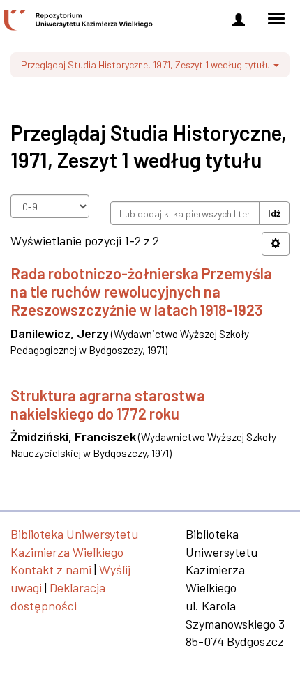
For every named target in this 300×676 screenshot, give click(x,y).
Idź (274, 213)
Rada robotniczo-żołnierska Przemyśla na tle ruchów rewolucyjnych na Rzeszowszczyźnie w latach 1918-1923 (141, 291)
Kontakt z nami (50, 569)
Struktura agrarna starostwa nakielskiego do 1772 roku (107, 404)
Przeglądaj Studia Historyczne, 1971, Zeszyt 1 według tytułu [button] (146, 64)
